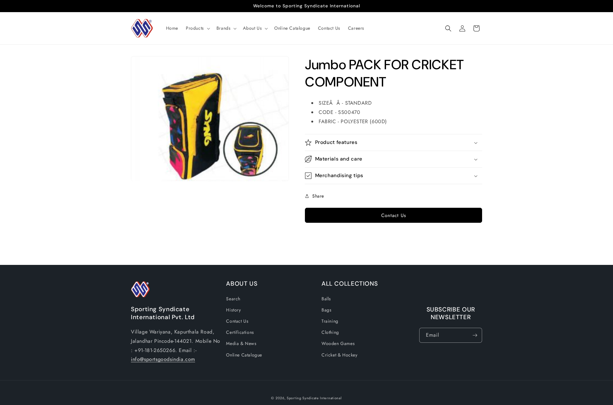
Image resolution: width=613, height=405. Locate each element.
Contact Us (393, 215)
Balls (326, 298)
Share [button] (318, 196)
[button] (197, 28)
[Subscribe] (475, 335)
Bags (326, 309)
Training (330, 321)
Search (233, 298)
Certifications (240, 332)
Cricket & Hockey (340, 354)
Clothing (330, 332)
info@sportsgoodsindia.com (163, 359)
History (233, 309)
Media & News (241, 343)
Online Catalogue (244, 354)
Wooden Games (338, 343)
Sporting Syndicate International (314, 398)
